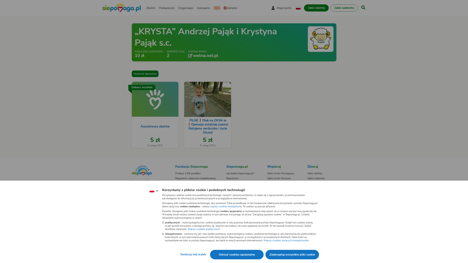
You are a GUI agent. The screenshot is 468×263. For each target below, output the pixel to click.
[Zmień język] (153, 190)
